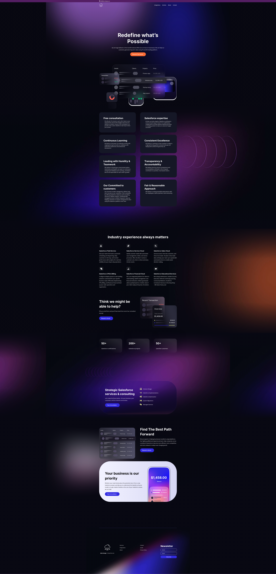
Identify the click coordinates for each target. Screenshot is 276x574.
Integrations (157, 5)
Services (164, 5)
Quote (141, 547)
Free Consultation (112, 405)
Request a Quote (105, 318)
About (169, 5)
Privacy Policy (143, 550)
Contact (175, 5)
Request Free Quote (137, 54)
